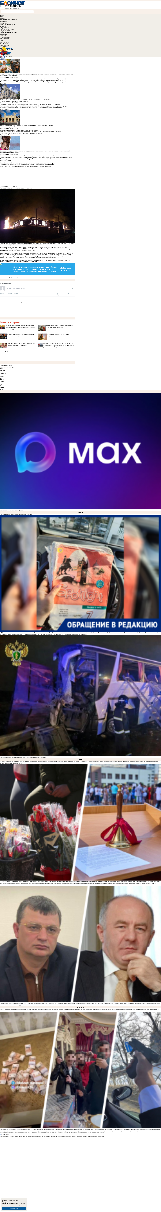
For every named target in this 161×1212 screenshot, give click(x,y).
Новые (2, 293)
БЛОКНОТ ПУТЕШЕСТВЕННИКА (9, 20)
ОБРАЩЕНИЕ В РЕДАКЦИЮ (8, 32)
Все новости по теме (6, 77)
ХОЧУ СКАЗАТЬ (4, 45)
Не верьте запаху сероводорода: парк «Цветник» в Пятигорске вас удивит (21, 133)
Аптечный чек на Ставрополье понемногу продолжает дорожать (17, 514)
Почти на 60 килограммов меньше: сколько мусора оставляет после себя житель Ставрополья (126, 881)
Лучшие (9, 293)
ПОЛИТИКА (3, 35)
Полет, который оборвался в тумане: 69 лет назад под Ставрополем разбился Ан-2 (78, 1003)
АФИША (2, 18)
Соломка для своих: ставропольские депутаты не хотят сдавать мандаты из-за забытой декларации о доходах (31, 80)
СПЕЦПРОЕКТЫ (5, 39)
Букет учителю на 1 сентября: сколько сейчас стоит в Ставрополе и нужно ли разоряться (23, 881)
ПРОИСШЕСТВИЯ (5, 37)
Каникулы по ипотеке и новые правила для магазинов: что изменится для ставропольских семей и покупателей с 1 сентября (74, 881)
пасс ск (21, 277)
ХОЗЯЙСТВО (4, 43)
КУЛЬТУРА (3, 26)
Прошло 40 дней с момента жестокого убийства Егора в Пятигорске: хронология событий (25, 159)
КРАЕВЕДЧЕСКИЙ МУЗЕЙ (7, 24)
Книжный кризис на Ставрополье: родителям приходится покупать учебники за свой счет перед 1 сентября (26, 632)
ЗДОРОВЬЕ (3, 21)
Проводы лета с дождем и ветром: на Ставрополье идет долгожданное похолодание (126, 1129)
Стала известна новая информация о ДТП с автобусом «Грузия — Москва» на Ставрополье (66, 634)
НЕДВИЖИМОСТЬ (5, 31)
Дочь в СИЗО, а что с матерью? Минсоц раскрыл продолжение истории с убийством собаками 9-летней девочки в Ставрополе (36, 157)
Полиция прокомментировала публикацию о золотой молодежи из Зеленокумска (49, 883)
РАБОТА (10, 48)
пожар (8, 277)
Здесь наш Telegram (5, 160)
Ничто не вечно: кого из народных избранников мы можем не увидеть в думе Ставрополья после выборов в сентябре (33, 78)
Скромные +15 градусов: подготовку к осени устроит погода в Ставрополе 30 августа (21, 761)
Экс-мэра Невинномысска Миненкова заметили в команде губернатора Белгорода (72, 632)
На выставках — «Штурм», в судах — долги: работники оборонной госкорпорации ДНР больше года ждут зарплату (29, 1136)
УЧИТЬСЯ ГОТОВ (9, 50)
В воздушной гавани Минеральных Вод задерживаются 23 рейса (133, 1130)
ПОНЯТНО (14, 1208)
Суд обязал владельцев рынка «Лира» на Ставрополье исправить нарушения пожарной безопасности (80, 1136)
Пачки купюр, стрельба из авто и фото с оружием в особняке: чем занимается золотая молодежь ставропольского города (30, 1129)
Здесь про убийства (5, 135)
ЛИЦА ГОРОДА (4, 28)
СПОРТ (2, 40)
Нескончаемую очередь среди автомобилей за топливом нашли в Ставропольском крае (84, 1129)
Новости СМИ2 (4, 352)
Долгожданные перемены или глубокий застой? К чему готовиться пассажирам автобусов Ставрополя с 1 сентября (108, 761)
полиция (16, 277)
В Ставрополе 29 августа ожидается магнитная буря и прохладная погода (19, 1009)
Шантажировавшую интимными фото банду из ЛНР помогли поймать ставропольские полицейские (93, 1130)
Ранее (16, 293)
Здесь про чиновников (6, 58)
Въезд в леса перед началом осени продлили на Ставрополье (90, 1009)
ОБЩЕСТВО (3, 34)
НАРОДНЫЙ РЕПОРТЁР (7, 29)
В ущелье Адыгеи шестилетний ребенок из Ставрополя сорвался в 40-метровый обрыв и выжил (115, 632)
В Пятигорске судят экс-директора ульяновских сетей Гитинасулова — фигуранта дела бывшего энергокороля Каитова (29, 1003)
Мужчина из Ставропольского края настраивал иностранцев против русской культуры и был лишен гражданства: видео (98, 883)
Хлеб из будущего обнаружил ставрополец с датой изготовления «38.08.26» (61, 761)
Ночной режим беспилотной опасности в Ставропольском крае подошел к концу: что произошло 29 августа (52, 1004)
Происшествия (4, 186)
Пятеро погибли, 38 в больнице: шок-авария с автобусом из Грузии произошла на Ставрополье (24, 757)
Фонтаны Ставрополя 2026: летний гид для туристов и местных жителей (20, 130)
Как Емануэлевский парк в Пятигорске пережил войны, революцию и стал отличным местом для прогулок (30, 131)
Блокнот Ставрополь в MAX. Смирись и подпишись (11, 510)
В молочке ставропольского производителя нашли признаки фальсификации (56, 1009)
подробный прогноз (5, 367)
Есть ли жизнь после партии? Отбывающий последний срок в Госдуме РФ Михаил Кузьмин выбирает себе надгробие (33, 82)
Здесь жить (3, 83)
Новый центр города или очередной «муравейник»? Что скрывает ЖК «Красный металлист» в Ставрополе (30, 104)
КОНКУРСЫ (3, 23)
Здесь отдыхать (4, 109)
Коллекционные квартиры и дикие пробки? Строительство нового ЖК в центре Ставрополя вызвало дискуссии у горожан (34, 106)
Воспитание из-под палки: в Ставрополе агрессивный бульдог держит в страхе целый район (128, 1009)
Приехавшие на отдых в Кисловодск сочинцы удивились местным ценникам (88, 1132)
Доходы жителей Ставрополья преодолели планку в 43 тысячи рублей (52, 1130)
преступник (3, 277)
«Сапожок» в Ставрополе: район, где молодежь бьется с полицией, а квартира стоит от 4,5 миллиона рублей (31, 107)
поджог (12, 277)
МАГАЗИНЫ (9, 56)
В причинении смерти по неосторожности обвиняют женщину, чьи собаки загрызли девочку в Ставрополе (30, 155)
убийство (25, 277)
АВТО (1, 16)
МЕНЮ (2, 15)
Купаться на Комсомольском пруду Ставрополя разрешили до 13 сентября (116, 1003)
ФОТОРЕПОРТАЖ (5, 42)
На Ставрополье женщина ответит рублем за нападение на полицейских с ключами (49, 1132)
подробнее (14, 367)
